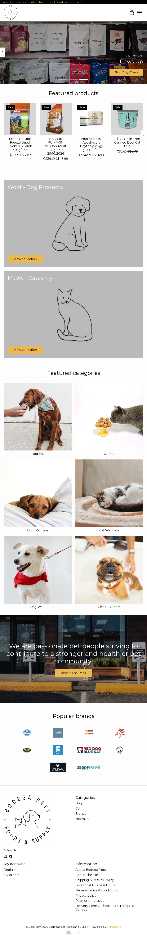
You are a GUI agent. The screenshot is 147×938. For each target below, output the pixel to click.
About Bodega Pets (90, 870)
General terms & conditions (96, 890)
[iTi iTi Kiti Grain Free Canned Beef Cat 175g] (127, 119)
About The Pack (73, 673)
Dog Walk (37, 607)
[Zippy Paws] (89, 767)
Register (10, 870)
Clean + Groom (109, 607)
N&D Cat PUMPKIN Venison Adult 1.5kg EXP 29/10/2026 (55, 146)
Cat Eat (109, 454)
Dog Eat (38, 454)
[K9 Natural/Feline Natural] (89, 733)
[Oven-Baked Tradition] (27, 750)
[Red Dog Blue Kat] (89, 750)
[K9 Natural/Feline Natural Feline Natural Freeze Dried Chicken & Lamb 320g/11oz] (20, 119)
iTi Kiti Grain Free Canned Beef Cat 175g (127, 142)
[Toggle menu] (139, 12)
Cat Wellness (109, 530)
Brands (80, 813)
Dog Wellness (37, 530)
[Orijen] (120, 733)
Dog (78, 803)
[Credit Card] (68, 932)
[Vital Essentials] (58, 767)
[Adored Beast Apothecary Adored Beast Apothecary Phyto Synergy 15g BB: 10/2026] (91, 119)
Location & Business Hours (95, 885)
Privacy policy (85, 895)
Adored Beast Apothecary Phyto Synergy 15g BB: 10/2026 (91, 144)
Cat (78, 808)
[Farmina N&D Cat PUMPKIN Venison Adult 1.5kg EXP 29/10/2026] (56, 119)
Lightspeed (114, 926)
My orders (11, 875)
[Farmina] (27, 733)
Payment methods (89, 900)
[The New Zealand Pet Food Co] (120, 750)
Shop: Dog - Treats (126, 72)
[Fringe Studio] (58, 733)
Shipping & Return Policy (94, 880)
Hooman (82, 819)
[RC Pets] (58, 750)
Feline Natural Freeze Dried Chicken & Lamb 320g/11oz (19, 144)
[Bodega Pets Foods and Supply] (11, 12)
